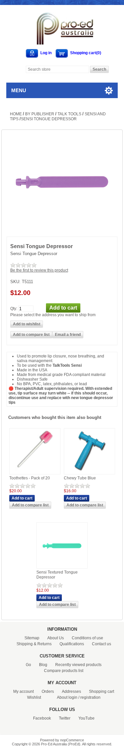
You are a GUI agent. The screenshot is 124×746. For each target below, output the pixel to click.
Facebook (42, 718)
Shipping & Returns (34, 644)
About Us (55, 638)
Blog (43, 664)
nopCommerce (72, 740)
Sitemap (31, 638)
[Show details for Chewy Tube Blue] (89, 471)
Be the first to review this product (39, 270)
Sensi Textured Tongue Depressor (57, 575)
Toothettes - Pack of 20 (29, 478)
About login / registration (79, 697)
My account (23, 691)
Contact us (101, 644)
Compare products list (63, 670)
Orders (48, 691)
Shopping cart (101, 691)
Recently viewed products (78, 664)
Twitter (64, 718)
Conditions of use (87, 638)
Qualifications (72, 644)
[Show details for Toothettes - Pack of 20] (35, 471)
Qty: (13, 308)
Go (28, 664)
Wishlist (34, 697)
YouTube (86, 718)
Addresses (71, 691)
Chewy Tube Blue (80, 478)
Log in (46, 53)
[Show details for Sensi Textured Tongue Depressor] (62, 566)
